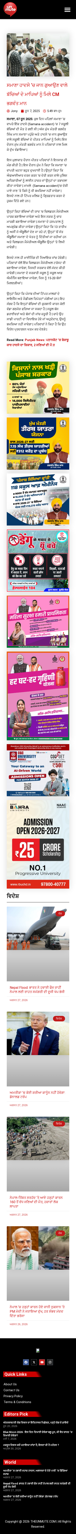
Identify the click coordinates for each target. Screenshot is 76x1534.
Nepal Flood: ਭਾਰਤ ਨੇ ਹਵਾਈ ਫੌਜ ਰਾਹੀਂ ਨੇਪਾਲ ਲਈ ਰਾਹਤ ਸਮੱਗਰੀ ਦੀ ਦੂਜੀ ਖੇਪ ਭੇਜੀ (37, 990)
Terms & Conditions (17, 1402)
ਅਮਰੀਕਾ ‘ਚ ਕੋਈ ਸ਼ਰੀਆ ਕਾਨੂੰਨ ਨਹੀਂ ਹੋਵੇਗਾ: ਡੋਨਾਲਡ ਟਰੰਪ (30, 1496)
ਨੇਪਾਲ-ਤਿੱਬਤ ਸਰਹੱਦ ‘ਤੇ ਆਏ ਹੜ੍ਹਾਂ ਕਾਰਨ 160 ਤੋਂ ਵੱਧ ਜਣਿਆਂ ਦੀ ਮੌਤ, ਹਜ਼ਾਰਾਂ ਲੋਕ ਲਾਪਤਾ (36, 1202)
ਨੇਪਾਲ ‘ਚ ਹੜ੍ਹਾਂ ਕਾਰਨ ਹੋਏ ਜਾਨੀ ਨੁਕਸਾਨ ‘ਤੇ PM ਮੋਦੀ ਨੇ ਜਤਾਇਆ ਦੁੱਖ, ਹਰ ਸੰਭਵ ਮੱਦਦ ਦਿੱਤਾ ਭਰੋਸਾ (37, 1311)
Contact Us (11, 1390)
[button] (68, 10)
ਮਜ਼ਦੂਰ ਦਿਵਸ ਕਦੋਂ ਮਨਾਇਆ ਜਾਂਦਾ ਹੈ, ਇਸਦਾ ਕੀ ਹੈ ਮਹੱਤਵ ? (31, 1445)
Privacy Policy (13, 1396)
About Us (10, 1384)
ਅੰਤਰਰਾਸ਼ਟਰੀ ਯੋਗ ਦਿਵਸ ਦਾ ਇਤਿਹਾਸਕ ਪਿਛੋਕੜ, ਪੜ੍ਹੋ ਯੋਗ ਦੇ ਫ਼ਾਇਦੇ (35, 1422)
